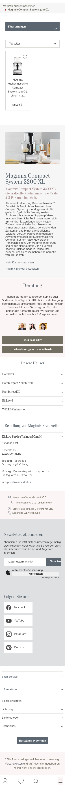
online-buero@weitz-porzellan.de (32, 349)
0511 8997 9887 (32, 340)
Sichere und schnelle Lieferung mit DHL (33, 509)
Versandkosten (14, 763)
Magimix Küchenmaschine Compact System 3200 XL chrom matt (18, 87)
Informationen (10, 689)
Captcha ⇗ (50, 578)
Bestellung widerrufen (32, 740)
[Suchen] (36, 781)
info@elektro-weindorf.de (17, 482)
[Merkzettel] (21, 781)
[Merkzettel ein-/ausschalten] (25, 57)
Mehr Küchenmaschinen (19, 262)
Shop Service (10, 676)
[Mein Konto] (5, 781)
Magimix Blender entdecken (22, 268)
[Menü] (60, 781)
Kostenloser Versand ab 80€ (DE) (29, 497)
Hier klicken (36, 573)
